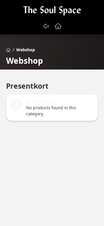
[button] (58, 26)
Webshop (24, 61)
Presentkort (27, 86)
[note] (52, 107)
